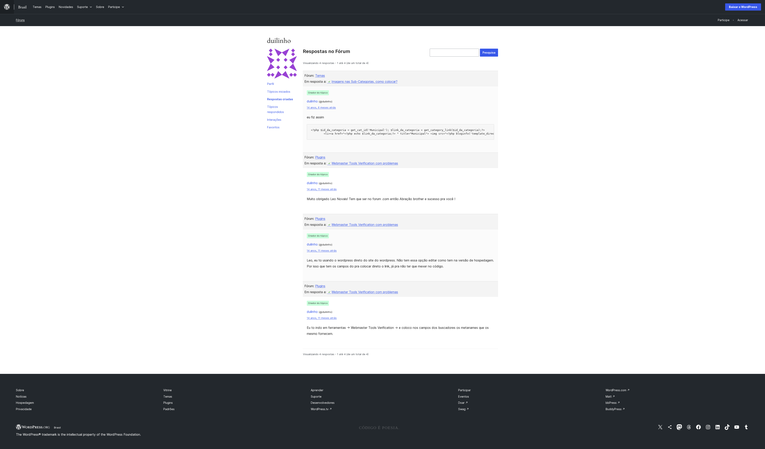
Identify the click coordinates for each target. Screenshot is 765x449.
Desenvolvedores (322, 402)
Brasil (57, 427)
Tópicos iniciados (278, 91)
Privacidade (24, 409)
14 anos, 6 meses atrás (321, 107)
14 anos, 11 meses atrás (322, 189)
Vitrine (167, 390)
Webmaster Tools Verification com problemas (365, 163)
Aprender (317, 390)
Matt (610, 396)
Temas (320, 76)
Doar (463, 402)
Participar (464, 390)
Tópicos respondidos (275, 109)
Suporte (316, 396)
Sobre (20, 390)
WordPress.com (618, 390)
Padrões (169, 409)
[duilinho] (282, 64)
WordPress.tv (321, 409)
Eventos (463, 396)
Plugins (320, 157)
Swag (463, 409)
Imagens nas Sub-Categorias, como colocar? (364, 82)
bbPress (613, 402)
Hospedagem (25, 402)
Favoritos (273, 127)
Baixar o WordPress (743, 7)
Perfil (270, 83)
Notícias (21, 396)
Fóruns (20, 20)
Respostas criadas (280, 99)
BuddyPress (615, 409)
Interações (274, 119)
